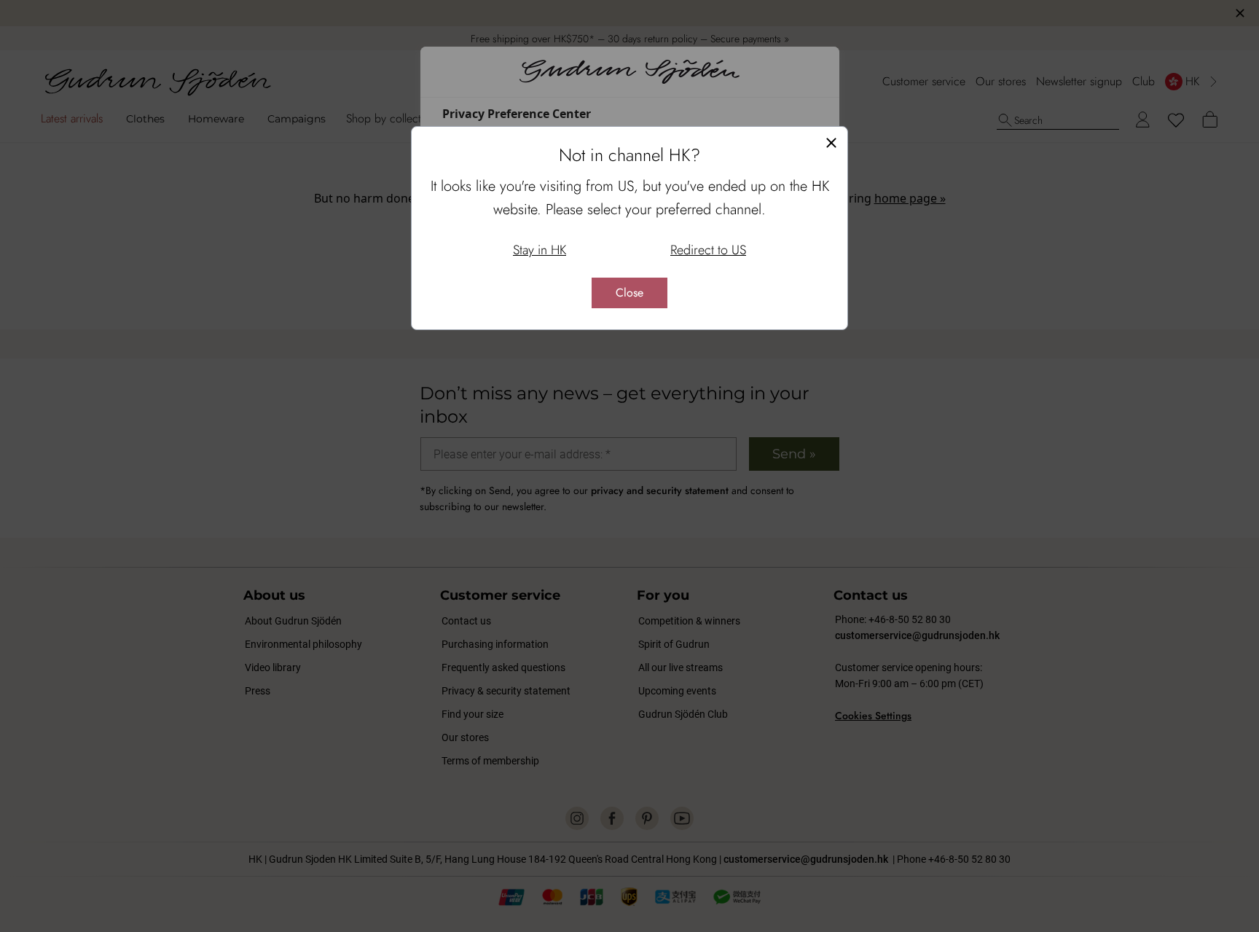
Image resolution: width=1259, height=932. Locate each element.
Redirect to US (708, 249)
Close (629, 292)
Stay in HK (539, 249)
